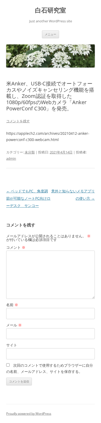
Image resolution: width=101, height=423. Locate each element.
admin (11, 158)
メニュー (50, 34)
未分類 (30, 152)
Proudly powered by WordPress (28, 413)
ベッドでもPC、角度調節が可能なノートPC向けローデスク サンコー (28, 198)
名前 (12, 304)
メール (14, 325)
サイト (11, 345)
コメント (15, 247)
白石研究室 (50, 10)
